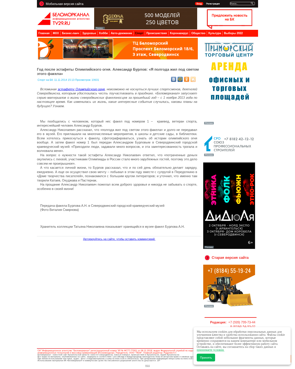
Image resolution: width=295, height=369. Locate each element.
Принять (206, 357)
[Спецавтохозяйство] (229, 307)
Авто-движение (121, 33)
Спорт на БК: (46, 79)
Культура (214, 33)
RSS (147, 365)
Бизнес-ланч (70, 33)
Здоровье (89, 33)
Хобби (103, 33)
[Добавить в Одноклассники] (186, 79)
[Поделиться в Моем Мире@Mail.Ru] (180, 79)
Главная (44, 33)
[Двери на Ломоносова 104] (145, 28)
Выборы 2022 (233, 33)
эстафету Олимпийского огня (81, 89)
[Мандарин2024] (118, 58)
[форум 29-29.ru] (229, 155)
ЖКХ (56, 33)
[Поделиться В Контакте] (173, 79)
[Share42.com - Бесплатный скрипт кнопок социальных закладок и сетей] (193, 79)
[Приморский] (229, 124)
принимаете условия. (210, 350)
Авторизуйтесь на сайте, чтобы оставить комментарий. (119, 239)
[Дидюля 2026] (229, 248)
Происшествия (156, 33)
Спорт (139, 33)
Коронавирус (179, 33)
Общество (198, 33)
